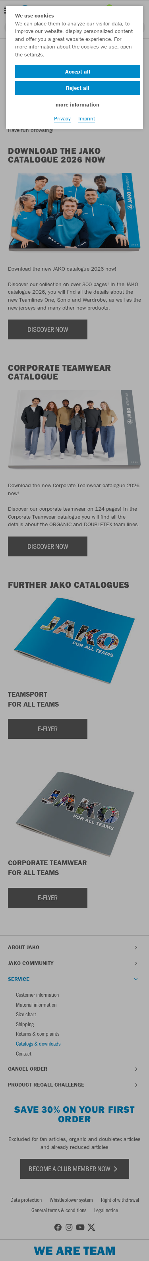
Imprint (86, 118)
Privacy (62, 118)
